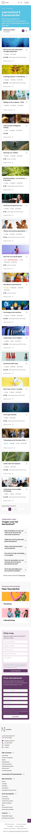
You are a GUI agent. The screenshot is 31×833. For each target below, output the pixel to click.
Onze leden (5, 796)
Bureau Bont (17, 831)
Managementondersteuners (9, 790)
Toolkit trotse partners (7, 801)
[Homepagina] (5, 2)
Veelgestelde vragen (7, 816)
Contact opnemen (15, 671)
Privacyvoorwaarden (21, 824)
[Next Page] (18, 509)
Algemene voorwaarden (9, 828)
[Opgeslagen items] (21, 2)
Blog (3, 805)
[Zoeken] (18, 2)
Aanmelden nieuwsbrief (8, 818)
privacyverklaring (20, 665)
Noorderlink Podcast (7, 807)
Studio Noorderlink (7, 803)
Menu (27, 2)
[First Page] (3, 509)
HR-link (3, 781)
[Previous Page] (6, 509)
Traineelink (4, 786)
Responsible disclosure (22, 828)
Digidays (11, 831)
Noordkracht (5, 788)
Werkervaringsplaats (7, 757)
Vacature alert (5, 768)
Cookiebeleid (10, 826)
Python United (25, 831)
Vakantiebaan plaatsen (8, 766)
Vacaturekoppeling (7, 770)
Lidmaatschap (5, 798)
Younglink (4, 783)
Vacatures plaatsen (7, 764)
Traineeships (5, 755)
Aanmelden (15, 716)
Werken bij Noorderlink (8, 809)
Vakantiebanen (5, 762)
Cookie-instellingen (19, 826)
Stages (3, 759)
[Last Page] (22, 509)
